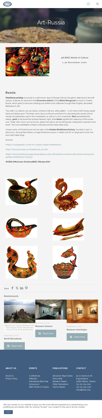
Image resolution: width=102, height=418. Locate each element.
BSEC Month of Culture (39, 387)
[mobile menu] (88, 4)
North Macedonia (13, 339)
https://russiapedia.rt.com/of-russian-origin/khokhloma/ (34, 145)
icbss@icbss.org (83, 390)
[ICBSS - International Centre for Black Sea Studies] (7, 4)
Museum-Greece (43, 326)
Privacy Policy (12, 379)
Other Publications (60, 384)
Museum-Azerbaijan (77, 329)
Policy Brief (57, 379)
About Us (10, 376)
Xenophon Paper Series (63, 376)
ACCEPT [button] (8, 412)
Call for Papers (59, 387)
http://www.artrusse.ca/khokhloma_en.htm (27, 149)
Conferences (34, 376)
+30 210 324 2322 (83, 387)
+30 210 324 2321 (83, 384)
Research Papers (60, 381)
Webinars (33, 379)
